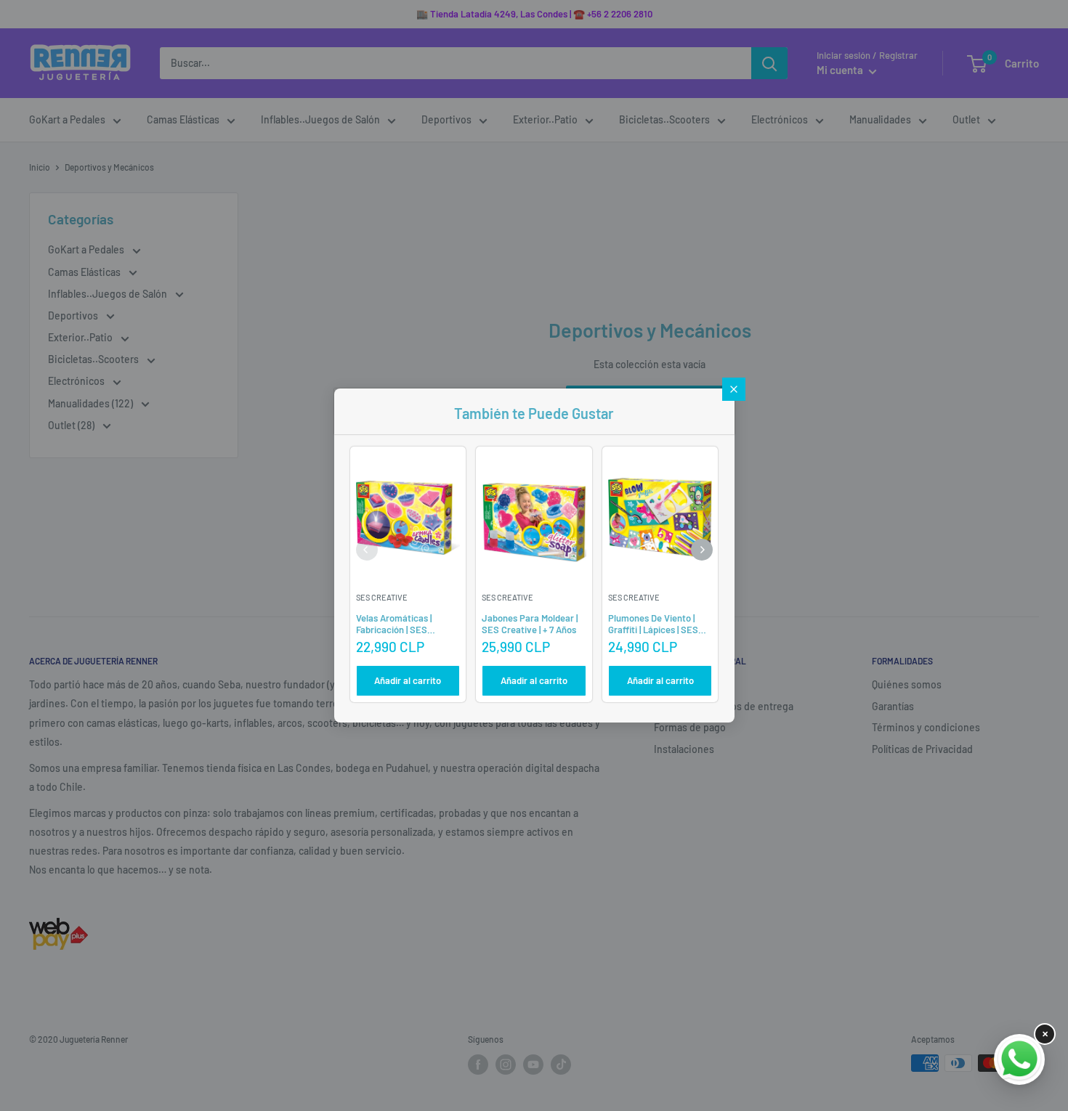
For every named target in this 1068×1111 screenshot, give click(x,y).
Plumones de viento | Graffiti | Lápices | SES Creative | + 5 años (653, 629)
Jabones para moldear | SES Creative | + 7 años (530, 623)
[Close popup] (733, 389)
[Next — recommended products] (702, 550)
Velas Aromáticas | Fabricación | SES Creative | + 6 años (394, 629)
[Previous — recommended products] (367, 550)
